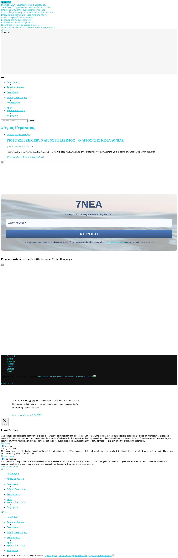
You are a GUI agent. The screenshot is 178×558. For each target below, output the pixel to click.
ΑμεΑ (9, 108)
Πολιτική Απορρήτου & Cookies (61, 376)
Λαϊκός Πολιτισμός (17, 97)
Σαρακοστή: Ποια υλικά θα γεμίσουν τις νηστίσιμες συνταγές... (29, 27)
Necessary (8, 446)
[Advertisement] (89, 54)
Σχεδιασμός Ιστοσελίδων (84, 376)
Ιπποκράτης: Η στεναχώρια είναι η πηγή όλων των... (24, 15)
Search (31, 121)
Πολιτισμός (13, 82)
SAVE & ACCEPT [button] (9, 466)
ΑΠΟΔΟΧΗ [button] (36, 415)
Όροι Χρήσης (43, 376)
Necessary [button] (5, 443)
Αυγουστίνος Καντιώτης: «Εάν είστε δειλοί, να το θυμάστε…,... (29, 12)
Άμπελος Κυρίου (15, 87)
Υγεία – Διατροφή (16, 110)
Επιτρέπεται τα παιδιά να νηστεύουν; (17, 22)
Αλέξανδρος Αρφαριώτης (17, 147)
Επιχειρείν (12, 115)
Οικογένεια (12, 92)
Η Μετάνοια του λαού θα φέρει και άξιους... (20, 25)
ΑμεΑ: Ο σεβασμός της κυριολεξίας (17, 17)
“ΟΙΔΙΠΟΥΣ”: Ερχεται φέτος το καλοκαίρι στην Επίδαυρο (27, 7)
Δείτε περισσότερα (20, 415)
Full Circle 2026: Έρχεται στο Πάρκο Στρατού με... (23, 5)
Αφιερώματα (13, 102)
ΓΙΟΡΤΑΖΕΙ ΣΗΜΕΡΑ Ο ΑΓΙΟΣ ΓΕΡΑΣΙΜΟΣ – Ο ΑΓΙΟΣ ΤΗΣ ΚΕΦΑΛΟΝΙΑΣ (65, 140)
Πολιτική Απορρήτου (116, 242)
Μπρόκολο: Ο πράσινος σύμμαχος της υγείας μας (23, 10)
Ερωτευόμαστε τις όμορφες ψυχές (16, 20)
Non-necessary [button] (7, 456)
